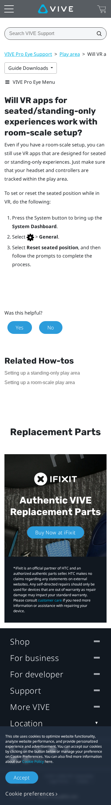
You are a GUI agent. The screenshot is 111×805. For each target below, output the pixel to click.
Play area (69, 54)
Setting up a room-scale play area (39, 382)
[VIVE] (55, 8)
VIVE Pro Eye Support (28, 54)
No (50, 327)
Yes (20, 327)
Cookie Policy (33, 761)
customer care (50, 600)
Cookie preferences (29, 793)
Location (26, 723)
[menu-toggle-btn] (9, 9)
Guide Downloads (28, 68)
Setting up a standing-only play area (42, 372)
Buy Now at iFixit (55, 532)
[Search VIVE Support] (97, 34)
